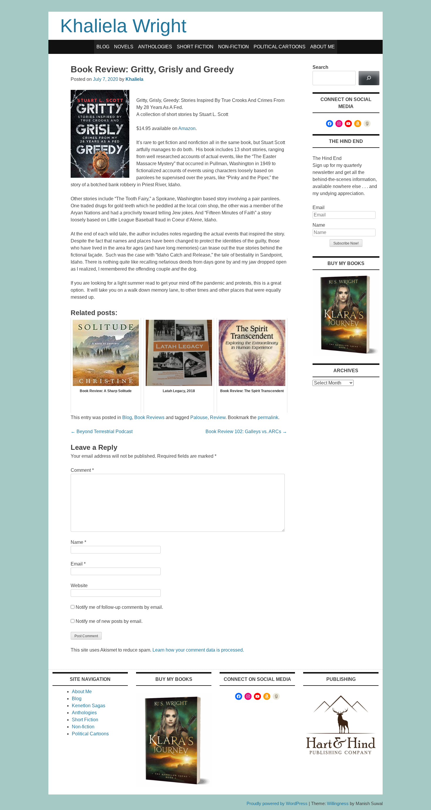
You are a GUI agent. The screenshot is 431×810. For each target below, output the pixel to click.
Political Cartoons (280, 46)
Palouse (199, 417)
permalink (268, 417)
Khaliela (134, 79)
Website (79, 585)
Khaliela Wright (123, 25)
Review (217, 417)
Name (78, 542)
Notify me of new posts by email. (109, 621)
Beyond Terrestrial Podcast (102, 431)
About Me (322, 46)
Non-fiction (233, 46)
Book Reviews (149, 417)
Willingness (338, 803)
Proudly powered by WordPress (277, 803)
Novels (123, 46)
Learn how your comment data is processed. (198, 649)
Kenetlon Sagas (88, 705)
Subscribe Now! (346, 243)
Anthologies (155, 46)
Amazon (187, 128)
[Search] (369, 78)
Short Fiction (195, 46)
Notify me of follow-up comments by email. (119, 607)
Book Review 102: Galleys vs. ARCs (246, 431)
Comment (82, 470)
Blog (102, 46)
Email (78, 563)
